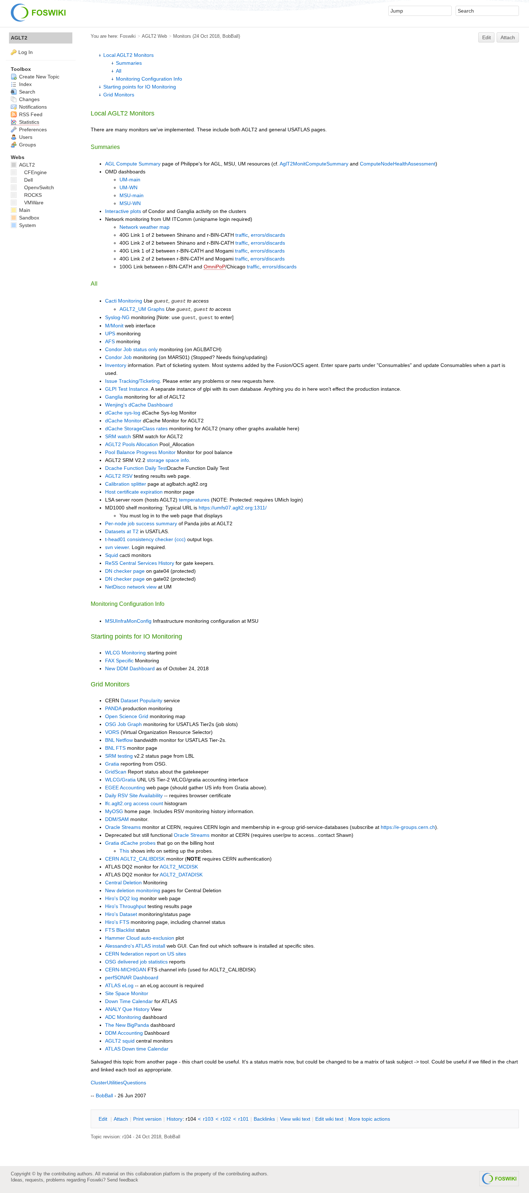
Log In (25, 52)
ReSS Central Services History (139, 563)
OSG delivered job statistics (136, 962)
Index (25, 84)
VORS (112, 732)
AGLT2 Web (154, 36)
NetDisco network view (131, 587)
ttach (121, 1119)
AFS (110, 341)
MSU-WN (130, 203)
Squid (111, 555)
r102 (226, 1119)
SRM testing (119, 756)
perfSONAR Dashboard (131, 977)
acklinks (264, 1119)
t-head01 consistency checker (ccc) (145, 539)
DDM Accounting (124, 1033)
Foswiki (128, 36)
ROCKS (33, 195)
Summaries (129, 63)
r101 (243, 1119)
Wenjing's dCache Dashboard (139, 405)
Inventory (115, 365)
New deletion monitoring (132, 890)
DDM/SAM (117, 819)
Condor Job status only (131, 349)
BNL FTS (115, 748)
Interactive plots (123, 211)
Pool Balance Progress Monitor (140, 452)
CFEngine (35, 172)
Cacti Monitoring (123, 301)
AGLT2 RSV (118, 476)
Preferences (32, 129)
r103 (208, 1119)
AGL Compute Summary (132, 164)
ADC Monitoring (123, 1017)
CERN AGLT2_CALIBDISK (135, 859)
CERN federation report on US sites (145, 954)
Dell (28, 180)
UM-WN (128, 187)
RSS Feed (30, 114)
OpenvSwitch (39, 187)
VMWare (34, 202)
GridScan (115, 772)
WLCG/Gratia (120, 780)
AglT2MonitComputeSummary (314, 164)
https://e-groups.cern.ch (408, 827)
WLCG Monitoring (125, 653)
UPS (110, 333)
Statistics (28, 122)
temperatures (194, 500)
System (27, 225)
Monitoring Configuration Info (149, 79)
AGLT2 (19, 38)
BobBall (230, 36)
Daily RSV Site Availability (134, 795)
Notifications (32, 107)
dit (104, 1119)
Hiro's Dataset (121, 914)
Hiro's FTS (117, 922)
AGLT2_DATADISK (181, 874)
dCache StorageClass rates (136, 428)
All (118, 71)
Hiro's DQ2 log (121, 898)
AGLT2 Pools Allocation (131, 444)
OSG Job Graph (123, 724)
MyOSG (114, 811)
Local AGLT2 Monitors (128, 55)
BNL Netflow (119, 740)
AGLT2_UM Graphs (141, 309)
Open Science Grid (126, 716)
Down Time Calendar (129, 1001)
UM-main (129, 179)
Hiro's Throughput (125, 906)
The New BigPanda (127, 1025)
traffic (241, 235)
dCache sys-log (122, 413)
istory (174, 1119)
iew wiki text (295, 1119)
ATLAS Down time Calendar (136, 1049)
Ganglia (114, 397)
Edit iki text (329, 1119)
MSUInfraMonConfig (128, 621)
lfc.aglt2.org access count (134, 803)
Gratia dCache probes (130, 843)
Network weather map (144, 227)
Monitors (182, 36)
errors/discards (268, 235)
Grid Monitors (118, 94)
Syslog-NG (117, 317)
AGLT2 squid (120, 1041)
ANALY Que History (127, 1009)
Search (26, 92)
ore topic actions (369, 1119)
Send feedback (122, 1180)
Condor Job (118, 357)
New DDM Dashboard (130, 668)
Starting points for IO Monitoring (139, 87)
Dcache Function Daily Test (136, 468)
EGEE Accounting (125, 787)
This (124, 851)
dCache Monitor (123, 420)
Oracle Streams (123, 827)
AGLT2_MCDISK (179, 867)
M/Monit (114, 325)
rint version (147, 1119)
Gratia (112, 764)
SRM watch (118, 436)
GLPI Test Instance (126, 389)
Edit (486, 37)
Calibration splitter (125, 484)
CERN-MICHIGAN (125, 969)
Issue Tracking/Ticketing (132, 381)
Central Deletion (123, 882)
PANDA (113, 708)
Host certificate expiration (134, 492)
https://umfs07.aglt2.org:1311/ (233, 508)
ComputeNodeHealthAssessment (397, 164)
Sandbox (28, 218)
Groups (27, 145)
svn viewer (117, 547)
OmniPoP (214, 266)
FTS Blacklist (120, 930)
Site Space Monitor (126, 993)
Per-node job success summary (141, 523)
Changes (29, 99)
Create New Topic (38, 77)
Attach (508, 37)
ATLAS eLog (119, 985)
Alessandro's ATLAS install (135, 946)
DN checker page (125, 571)
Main (24, 210)
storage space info (168, 460)
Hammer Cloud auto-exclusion (139, 938)
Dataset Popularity (141, 700)
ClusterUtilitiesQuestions (118, 1082)
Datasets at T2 (122, 531)
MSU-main (131, 195)
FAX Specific (119, 660)
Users (25, 137)
